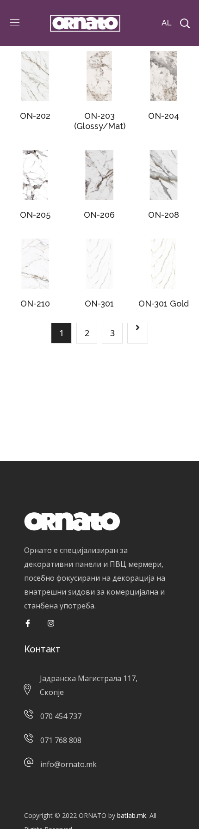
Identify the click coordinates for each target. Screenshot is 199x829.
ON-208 (163, 215)
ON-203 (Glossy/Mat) (99, 121)
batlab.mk (131, 815)
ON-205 (35, 215)
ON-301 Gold (163, 303)
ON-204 (163, 116)
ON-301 (99, 303)
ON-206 (99, 215)
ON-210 (35, 303)
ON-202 (35, 116)
